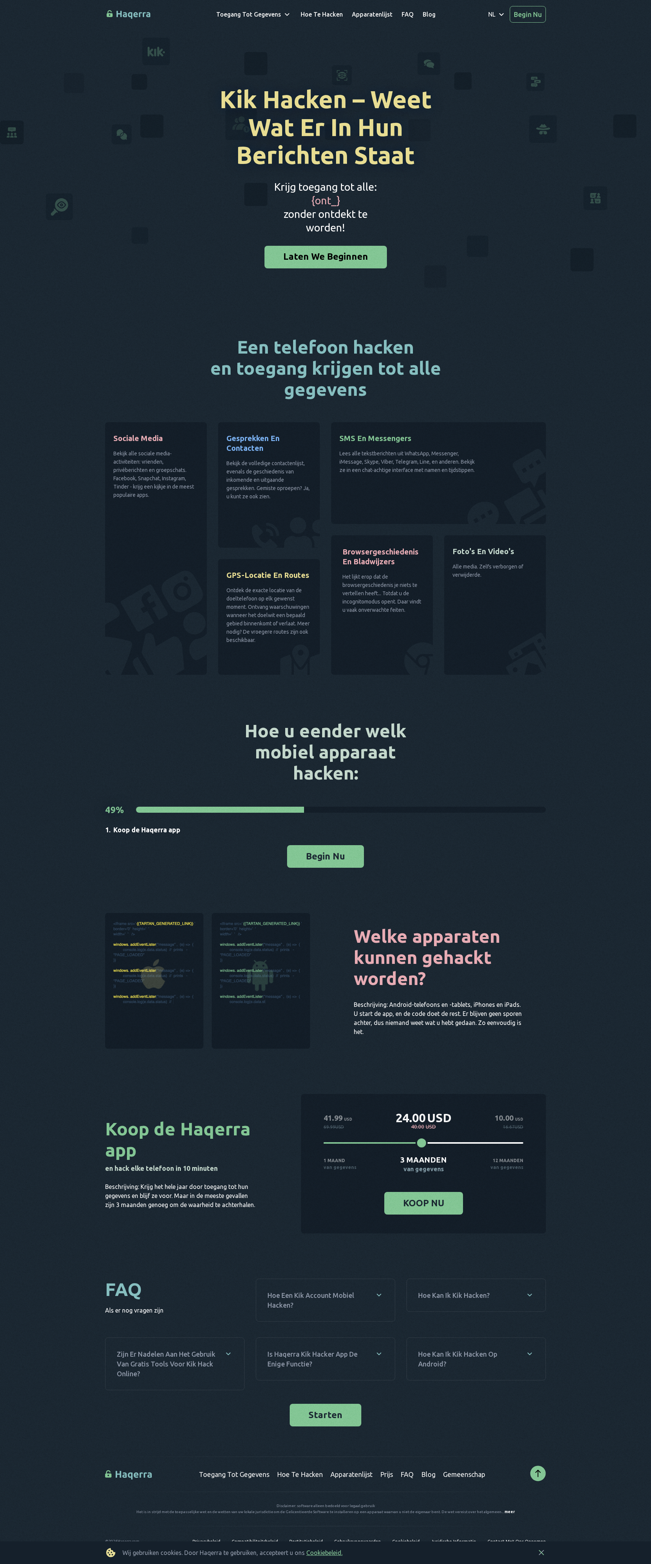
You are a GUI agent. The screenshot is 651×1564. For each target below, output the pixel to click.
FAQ (407, 1513)
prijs (386, 1513)
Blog (428, 1513)
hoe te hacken (300, 1513)
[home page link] (129, 14)
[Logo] (129, 1512)
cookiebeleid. (324, 1552)
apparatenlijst (351, 1513)
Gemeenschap (464, 1513)
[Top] (538, 1512)
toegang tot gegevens (234, 1513)
